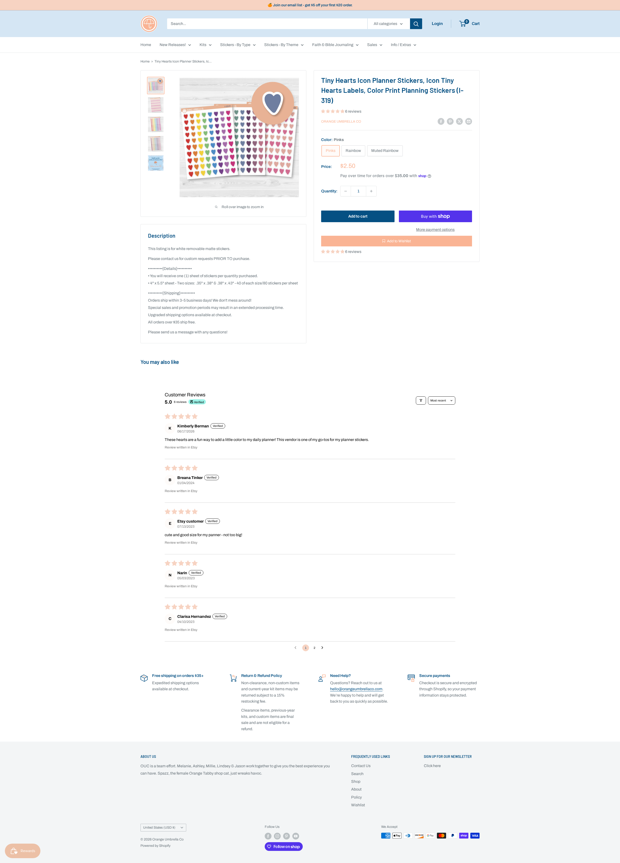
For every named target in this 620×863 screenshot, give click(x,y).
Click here (432, 766)
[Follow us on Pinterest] (286, 836)
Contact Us (361, 766)
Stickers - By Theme (281, 45)
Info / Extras (401, 45)
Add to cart (357, 216)
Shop (355, 781)
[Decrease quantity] (346, 191)
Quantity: (329, 191)
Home (145, 45)
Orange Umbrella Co (341, 121)
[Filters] (421, 400)
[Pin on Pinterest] (450, 121)
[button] (333, 112)
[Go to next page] (323, 647)
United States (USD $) (159, 827)
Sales (372, 45)
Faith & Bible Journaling (332, 45)
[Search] (416, 23)
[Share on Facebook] (441, 121)
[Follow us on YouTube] (295, 836)
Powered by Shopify (155, 845)
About (356, 789)
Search (357, 774)
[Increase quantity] (371, 191)
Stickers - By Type (235, 45)
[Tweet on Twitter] (459, 121)
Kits (203, 45)
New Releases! (173, 45)
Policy (356, 797)
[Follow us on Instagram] (277, 836)
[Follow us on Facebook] (268, 836)
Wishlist (358, 805)
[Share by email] (468, 121)
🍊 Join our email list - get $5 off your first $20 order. (310, 5)
